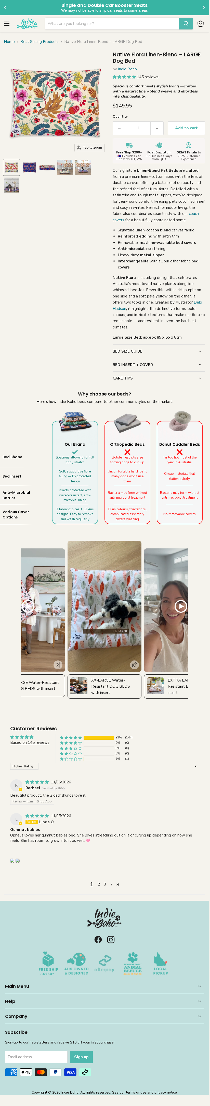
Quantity (120, 116)
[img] (37, 782)
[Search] (186, 23)
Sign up (81, 1057)
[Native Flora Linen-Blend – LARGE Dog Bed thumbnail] (11, 167)
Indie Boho (127, 69)
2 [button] (99, 884)
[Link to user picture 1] (12, 860)
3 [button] (105, 884)
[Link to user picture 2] (18, 860)
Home (9, 41)
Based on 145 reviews (29, 742)
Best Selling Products (39, 41)
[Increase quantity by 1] (157, 128)
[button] (125, 77)
